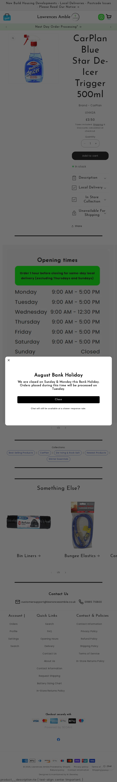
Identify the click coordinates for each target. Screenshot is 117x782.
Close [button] (58, 399)
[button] (8, 360)
